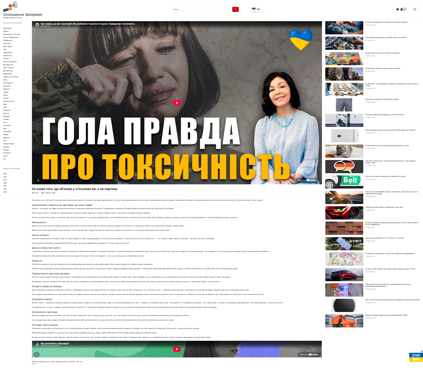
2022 (5, 186)
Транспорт (7, 43)
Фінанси (6, 113)
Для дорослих (8, 65)
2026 (5, 174)
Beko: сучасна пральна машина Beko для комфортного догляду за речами (392, 300)
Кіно (4, 140)
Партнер (59, 361)
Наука (5, 95)
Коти (5, 122)
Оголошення (7, 83)
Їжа (4, 159)
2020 (5, 192)
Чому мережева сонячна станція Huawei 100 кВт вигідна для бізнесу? (390, 130)
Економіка (7, 86)
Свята (5, 156)
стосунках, (71, 361)
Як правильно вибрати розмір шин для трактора (382, 68)
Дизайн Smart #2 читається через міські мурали (382, 53)
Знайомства (7, 52)
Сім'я (5, 107)
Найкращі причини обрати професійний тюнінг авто (384, 207)
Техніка (6, 98)
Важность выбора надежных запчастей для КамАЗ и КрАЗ (386, 315)
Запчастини (7, 55)
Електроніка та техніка (11, 34)
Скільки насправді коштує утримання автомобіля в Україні (386, 22)
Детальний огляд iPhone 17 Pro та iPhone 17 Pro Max (384, 238)
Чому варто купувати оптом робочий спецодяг (382, 99)
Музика (5, 134)
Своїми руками (8, 144)
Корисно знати (8, 101)
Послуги (6, 58)
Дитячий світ (8, 71)
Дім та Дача (7, 46)
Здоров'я (6, 89)
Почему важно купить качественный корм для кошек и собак (387, 145)
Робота (5, 31)
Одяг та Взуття (8, 68)
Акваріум (6, 116)
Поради (6, 150)
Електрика (7, 125)
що (81, 361)
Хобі (4, 49)
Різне (5, 80)
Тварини (6, 147)
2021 (5, 189)
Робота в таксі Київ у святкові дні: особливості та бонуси (385, 176)
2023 (5, 183)
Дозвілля (6, 137)
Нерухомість (7, 28)
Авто (5, 128)
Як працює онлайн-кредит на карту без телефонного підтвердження (390, 253)
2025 (5, 177)
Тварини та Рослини (10, 77)
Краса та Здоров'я (10, 61)
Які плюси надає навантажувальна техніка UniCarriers (384, 114)
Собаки (6, 119)
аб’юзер (42, 361)
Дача (5, 104)
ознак (53, 361)
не (49, 361)
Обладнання (7, 40)
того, (77, 361)
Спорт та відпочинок (10, 37)
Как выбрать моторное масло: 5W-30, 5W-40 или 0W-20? (386, 37)
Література (7, 131)
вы (47, 361)
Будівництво (7, 74)
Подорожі (6, 110)
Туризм (5, 92)
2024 (5, 180)
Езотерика (7, 153)
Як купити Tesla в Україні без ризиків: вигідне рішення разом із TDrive (390, 269)
